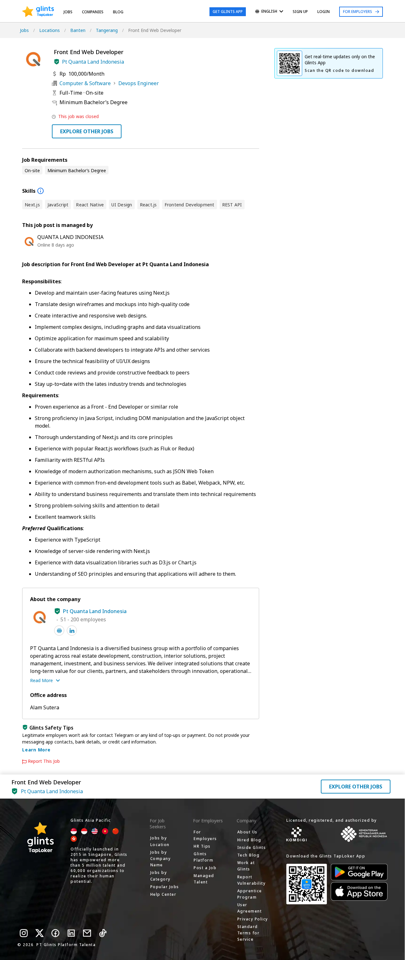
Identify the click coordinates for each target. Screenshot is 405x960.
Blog (118, 12)
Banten (77, 30)
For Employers (357, 11)
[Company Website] (59, 630)
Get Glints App (228, 11)
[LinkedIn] (71, 933)
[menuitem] (269, 12)
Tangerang (107, 30)
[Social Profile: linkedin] (72, 630)
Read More (41, 680)
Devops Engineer (138, 83)
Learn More (36, 750)
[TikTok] (103, 933)
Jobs (68, 12)
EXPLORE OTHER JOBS (86, 131)
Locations (49, 30)
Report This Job (44, 761)
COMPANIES (92, 12)
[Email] (87, 933)
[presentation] (38, 11)
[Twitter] (39, 933)
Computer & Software (85, 83)
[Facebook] (55, 933)
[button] (56, 62)
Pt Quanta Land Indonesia (93, 61)
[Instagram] (23, 933)
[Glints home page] (38, 11)
